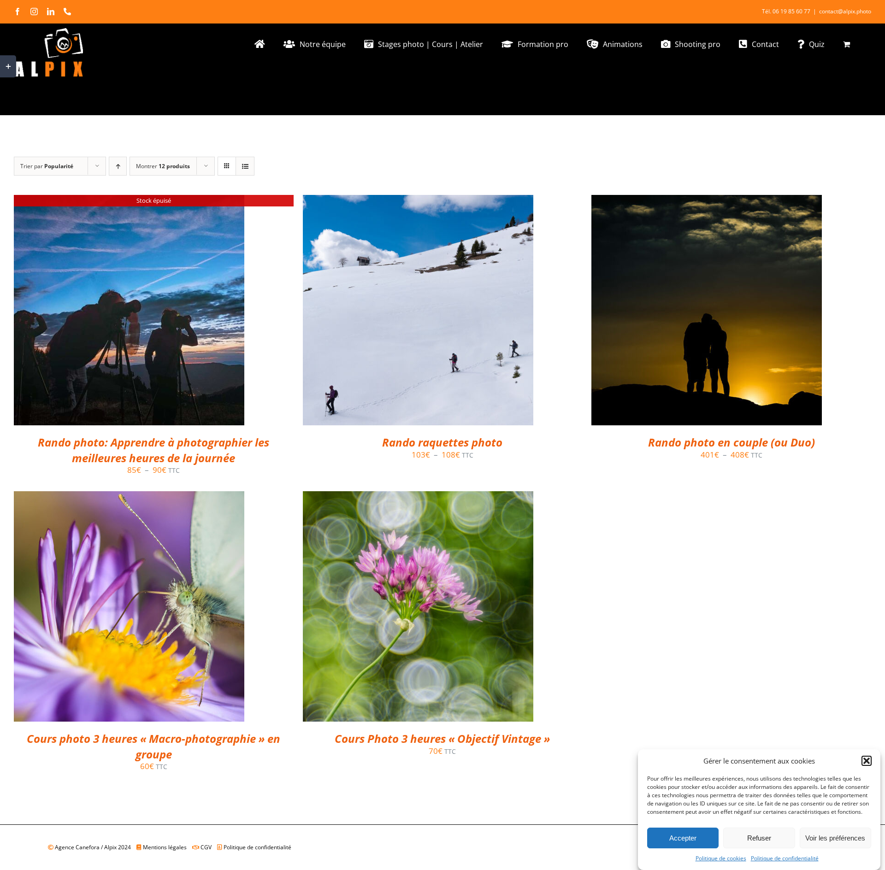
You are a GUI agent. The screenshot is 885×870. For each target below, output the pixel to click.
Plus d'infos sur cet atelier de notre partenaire (123, 603)
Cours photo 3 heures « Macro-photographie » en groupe (153, 746)
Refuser (759, 838)
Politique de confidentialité (785, 858)
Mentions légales (166, 847)
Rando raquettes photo (442, 442)
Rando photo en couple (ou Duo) (731, 442)
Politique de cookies (721, 858)
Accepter (682, 838)
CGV (207, 847)
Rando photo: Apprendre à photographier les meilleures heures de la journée (153, 450)
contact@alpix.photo (845, 11)
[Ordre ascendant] (118, 166)
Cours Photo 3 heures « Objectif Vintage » (442, 738)
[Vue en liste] (245, 166)
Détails (129, 313)
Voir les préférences (835, 838)
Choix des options (398, 313)
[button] (866, 760)
